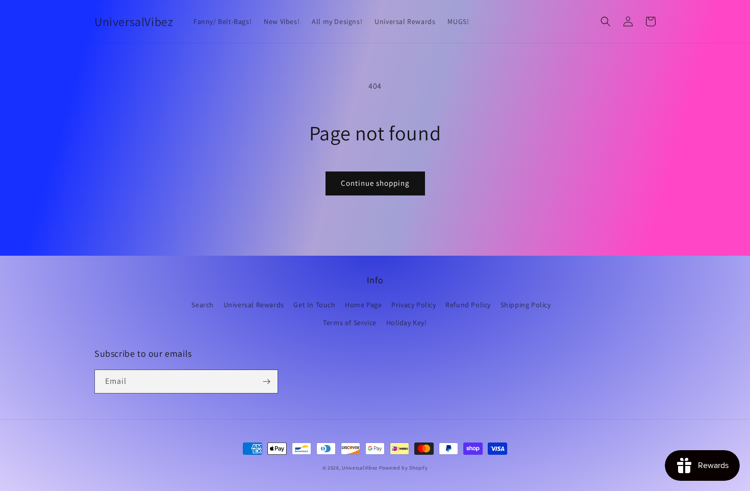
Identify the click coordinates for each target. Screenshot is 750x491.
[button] (605, 21)
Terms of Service (350, 322)
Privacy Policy (413, 304)
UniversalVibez (360, 467)
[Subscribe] (266, 382)
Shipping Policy (526, 304)
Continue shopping (375, 183)
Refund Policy (468, 304)
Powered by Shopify (403, 467)
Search (202, 304)
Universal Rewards (253, 304)
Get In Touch (314, 304)
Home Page (363, 304)
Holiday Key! (406, 322)
